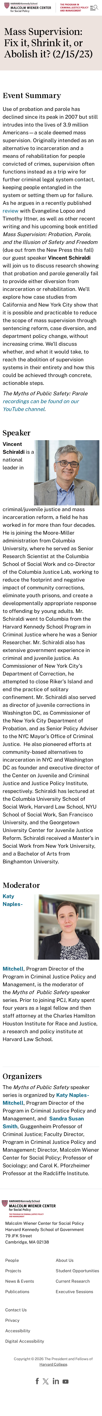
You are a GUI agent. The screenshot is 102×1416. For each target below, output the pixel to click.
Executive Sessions (74, 1291)
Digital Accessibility (24, 1341)
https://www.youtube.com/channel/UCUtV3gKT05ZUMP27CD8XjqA (66, 1382)
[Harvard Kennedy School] (35, 7)
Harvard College (53, 1364)
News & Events (19, 1281)
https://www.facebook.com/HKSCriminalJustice (38, 1381)
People (12, 1260)
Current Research (73, 1281)
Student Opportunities (77, 1270)
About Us (64, 1260)
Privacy (12, 1320)
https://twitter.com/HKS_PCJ (46, 1381)
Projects (13, 1270)
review (11, 211)
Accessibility (17, 1330)
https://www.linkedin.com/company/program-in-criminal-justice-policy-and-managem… (56, 1381)
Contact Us (16, 1309)
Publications (17, 1291)
